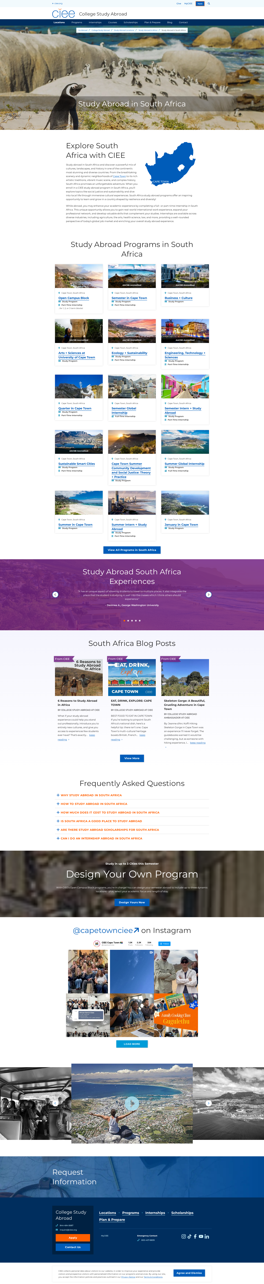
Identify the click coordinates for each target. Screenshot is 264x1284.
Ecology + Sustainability (129, 353)
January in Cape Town (181, 524)
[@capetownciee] (97, 944)
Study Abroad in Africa (148, 30)
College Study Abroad (101, 30)
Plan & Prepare (152, 22)
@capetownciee (103, 930)
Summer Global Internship (184, 463)
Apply (200, 4)
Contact (183, 22)
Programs (77, 22)
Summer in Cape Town (75, 524)
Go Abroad (82, 30)
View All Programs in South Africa (132, 550)
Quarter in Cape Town (74, 408)
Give (179, 3)
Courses (112, 22)
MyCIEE (188, 3)
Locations (59, 22)
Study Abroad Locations (124, 30)
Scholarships (131, 22)
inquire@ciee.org (68, 1230)
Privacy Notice (128, 1277)
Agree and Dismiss (189, 1273)
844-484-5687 (66, 1225)
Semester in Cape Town (129, 298)
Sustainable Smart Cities (76, 463)
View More (132, 758)
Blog (169, 22)
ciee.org (58, 3)
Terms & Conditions (153, 1277)
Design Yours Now (132, 902)
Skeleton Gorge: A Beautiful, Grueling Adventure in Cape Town (184, 705)
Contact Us (73, 1247)
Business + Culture (179, 298)
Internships (95, 22)
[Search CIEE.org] (209, 3)
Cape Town (119, 176)
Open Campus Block (73, 298)
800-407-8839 (148, 1240)
